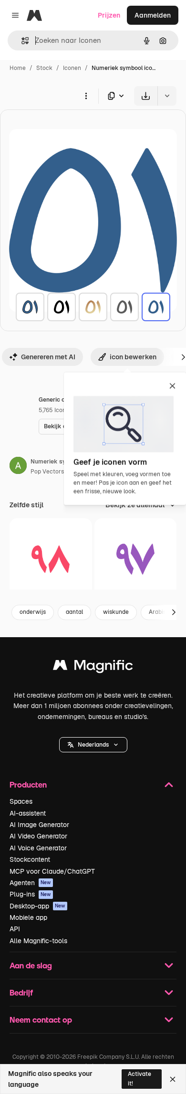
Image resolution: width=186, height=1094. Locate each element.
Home (18, 68)
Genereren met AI (48, 357)
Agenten (30, 882)
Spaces (21, 801)
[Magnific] (93, 667)
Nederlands (93, 745)
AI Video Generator (38, 836)
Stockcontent (30, 859)
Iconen (72, 68)
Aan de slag (31, 965)
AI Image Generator (39, 824)
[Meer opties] (85, 95)
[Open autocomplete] (21, 40)
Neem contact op (41, 1020)
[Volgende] (173, 612)
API (15, 929)
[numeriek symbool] (30, 307)
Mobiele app (28, 917)
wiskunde (116, 612)
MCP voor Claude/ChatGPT (52, 871)
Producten (28, 784)
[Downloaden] (145, 96)
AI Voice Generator (38, 848)
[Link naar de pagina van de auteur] (18, 467)
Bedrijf (21, 992)
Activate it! (139, 1078)
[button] (93, 744)
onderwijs (33, 612)
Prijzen (109, 15)
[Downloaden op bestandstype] (116, 96)
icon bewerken (133, 357)
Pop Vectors (47, 471)
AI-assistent (28, 813)
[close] (172, 386)
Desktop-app (37, 906)
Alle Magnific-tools (38, 940)
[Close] (172, 1079)
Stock (44, 68)
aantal (74, 612)
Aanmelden (152, 15)
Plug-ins (30, 894)
